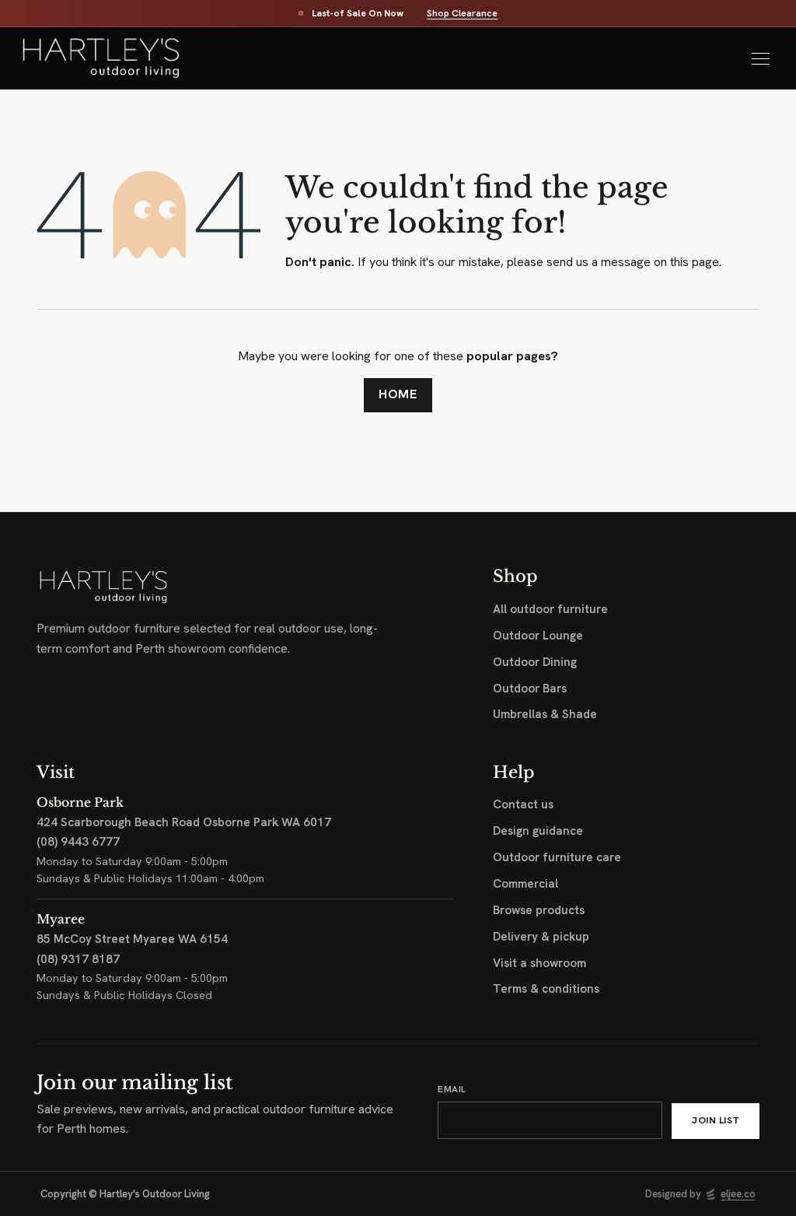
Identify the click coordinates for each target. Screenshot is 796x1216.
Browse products (539, 910)
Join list (715, 1120)
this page (694, 262)
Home (398, 394)
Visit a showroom (539, 963)
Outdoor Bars (530, 688)
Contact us (523, 804)
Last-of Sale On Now (357, 13)
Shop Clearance (462, 13)
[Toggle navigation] (760, 58)
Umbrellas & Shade (545, 714)
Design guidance (538, 831)
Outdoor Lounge (538, 635)
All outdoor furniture (550, 609)
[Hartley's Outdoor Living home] (108, 58)
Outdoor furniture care (557, 857)
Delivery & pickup (541, 936)
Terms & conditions (546, 989)
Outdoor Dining (535, 662)
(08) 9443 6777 (78, 842)
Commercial (525, 884)
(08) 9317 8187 (78, 959)
